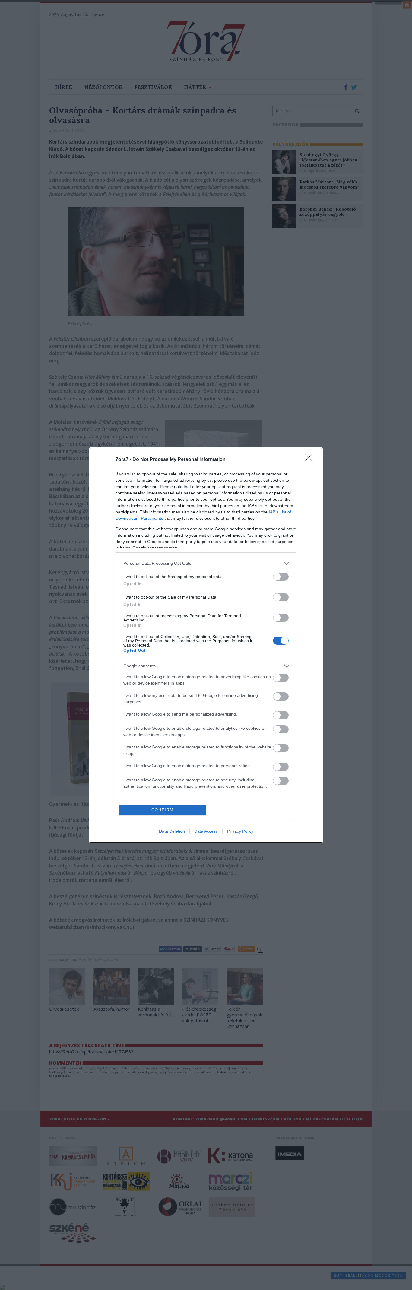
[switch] (281, 577)
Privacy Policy (240, 831)
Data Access (206, 831)
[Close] (310, 459)
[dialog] (206, 645)
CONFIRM (162, 810)
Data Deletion (172, 831)
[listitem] (206, 563)
